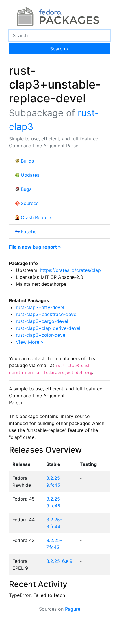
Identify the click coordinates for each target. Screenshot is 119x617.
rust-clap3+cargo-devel (42, 321)
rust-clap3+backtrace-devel (46, 314)
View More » (29, 342)
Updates (30, 175)
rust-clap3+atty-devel (40, 307)
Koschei (29, 231)
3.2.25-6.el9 (59, 561)
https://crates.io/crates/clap (70, 270)
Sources (29, 203)
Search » (59, 49)
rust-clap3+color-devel (41, 335)
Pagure (72, 609)
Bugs (26, 189)
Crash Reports (36, 217)
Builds (27, 161)
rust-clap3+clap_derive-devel (48, 328)
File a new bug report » (35, 247)
